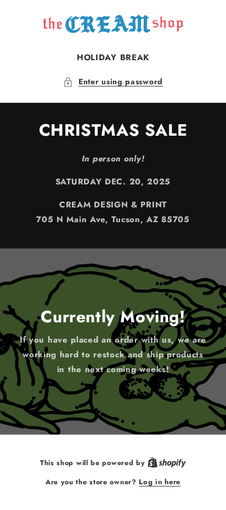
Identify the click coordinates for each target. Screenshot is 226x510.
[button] (113, 82)
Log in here (159, 482)
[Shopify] (167, 462)
